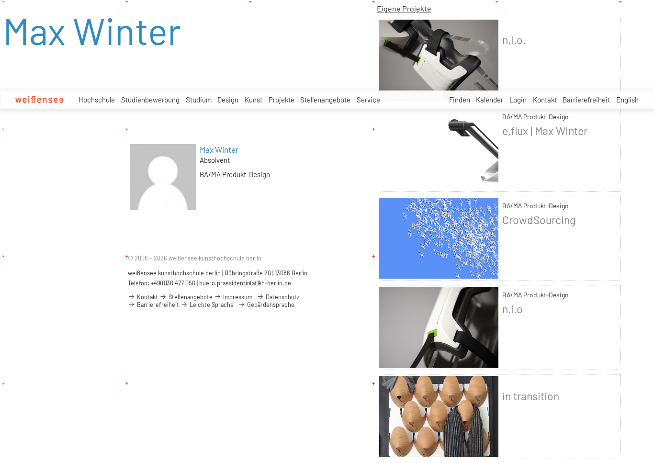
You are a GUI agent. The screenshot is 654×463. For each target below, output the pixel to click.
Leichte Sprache (211, 304)
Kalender (489, 99)
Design (227, 99)
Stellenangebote (325, 99)
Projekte (281, 99)
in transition (530, 396)
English (627, 99)
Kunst (253, 99)
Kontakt (545, 99)
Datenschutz (282, 297)
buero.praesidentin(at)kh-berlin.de (245, 283)
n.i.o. (514, 39)
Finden (459, 99)
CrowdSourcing (538, 220)
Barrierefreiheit (586, 99)
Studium (199, 99)
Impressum (237, 297)
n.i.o (512, 309)
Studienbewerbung (150, 99)
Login (518, 99)
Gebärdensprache (270, 304)
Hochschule (97, 99)
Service (368, 99)
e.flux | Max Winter (544, 130)
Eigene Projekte (404, 8)
